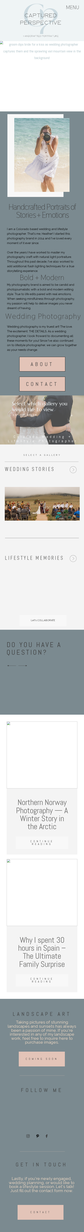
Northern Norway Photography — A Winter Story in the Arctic (42, 814)
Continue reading (42, 843)
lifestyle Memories (34, 558)
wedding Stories (30, 469)
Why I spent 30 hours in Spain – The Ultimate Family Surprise (42, 952)
